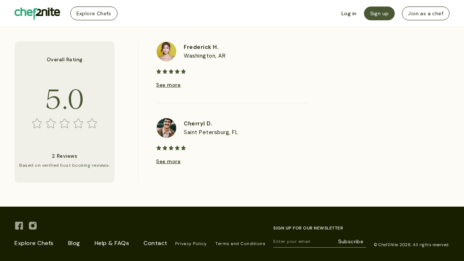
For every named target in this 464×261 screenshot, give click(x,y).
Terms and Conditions (240, 243)
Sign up (379, 13)
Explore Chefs (93, 13)
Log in (349, 13)
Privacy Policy (191, 243)
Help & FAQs (112, 243)
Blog (74, 243)
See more (168, 85)
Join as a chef (425, 13)
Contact (155, 243)
